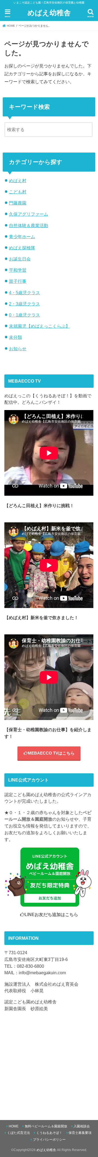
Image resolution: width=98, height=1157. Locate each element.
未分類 (15, 337)
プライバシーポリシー (49, 1139)
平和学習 (17, 270)
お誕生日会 (20, 258)
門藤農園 (17, 202)
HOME (14, 1126)
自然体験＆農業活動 (28, 225)
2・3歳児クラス (24, 303)
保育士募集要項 (80, 1132)
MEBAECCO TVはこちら (51, 753)
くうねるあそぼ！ (49, 1132)
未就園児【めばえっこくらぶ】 (39, 326)
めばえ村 (17, 180)
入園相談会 (82, 1126)
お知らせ (17, 348)
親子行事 (17, 281)
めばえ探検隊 (22, 247)
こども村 (17, 191)
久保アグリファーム (28, 214)
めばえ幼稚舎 (49, 12)
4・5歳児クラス (24, 292)
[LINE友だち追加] (48, 903)
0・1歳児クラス (24, 314)
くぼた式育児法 (18, 1132)
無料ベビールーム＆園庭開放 (46, 1126)
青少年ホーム (22, 236)
